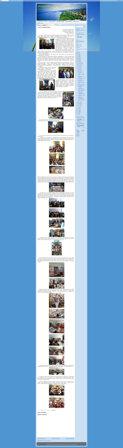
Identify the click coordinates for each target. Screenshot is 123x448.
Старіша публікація (70, 438)
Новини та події (40, 21)
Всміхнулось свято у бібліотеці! (81, 76)
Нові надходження (52, 21)
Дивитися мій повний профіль (78, 135)
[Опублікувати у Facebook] (54, 410)
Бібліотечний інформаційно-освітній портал (81, 120)
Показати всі (84, 127)
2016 (78, 107)
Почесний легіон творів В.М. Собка (81, 78)
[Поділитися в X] (53, 410)
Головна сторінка (55, 438)
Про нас (45, 21)
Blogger (75, 444)
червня (79, 69)
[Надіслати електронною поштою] (51, 410)
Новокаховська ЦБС (78, 132)
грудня (79, 62)
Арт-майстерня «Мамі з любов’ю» (81, 95)
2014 (78, 110)
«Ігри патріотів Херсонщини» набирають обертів (81, 93)
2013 (78, 111)
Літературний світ (68, 21)
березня (79, 103)
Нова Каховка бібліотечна (55, 6)
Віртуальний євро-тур (81, 84)
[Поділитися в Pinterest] (55, 410)
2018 (78, 59)
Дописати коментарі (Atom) (47, 440)
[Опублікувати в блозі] (52, 410)
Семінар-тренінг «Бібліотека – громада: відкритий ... (81, 98)
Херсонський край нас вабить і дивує (81, 90)
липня (79, 68)
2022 (78, 54)
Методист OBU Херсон (81, 123)
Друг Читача (79, 122)
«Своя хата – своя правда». (81, 72)
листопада (79, 63)
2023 (78, 53)
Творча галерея (76, 21)
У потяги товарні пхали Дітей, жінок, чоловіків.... (81, 86)
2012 (78, 112)
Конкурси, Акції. (40, 23)
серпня (79, 67)
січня (79, 106)
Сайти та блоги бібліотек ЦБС (79, 37)
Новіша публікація (41, 438)
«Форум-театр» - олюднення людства (81, 88)
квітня (79, 102)
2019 (78, 58)
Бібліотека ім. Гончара (81, 117)
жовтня (79, 64)
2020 (78, 57)
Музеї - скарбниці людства (80, 80)
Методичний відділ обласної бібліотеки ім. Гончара (81, 126)
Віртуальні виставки (60, 21)
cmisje (68, 444)
